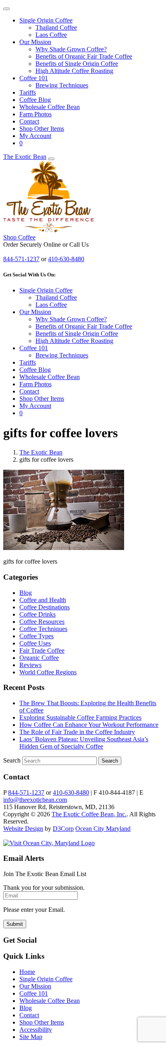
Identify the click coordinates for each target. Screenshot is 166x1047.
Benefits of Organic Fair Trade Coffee (83, 56)
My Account (35, 135)
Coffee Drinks (37, 614)
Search (12, 760)
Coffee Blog (35, 99)
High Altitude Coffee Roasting (74, 70)
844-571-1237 (21, 259)
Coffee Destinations (44, 607)
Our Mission (35, 42)
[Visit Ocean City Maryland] (49, 843)
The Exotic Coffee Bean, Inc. (89, 814)
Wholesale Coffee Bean (49, 106)
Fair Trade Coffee (41, 650)
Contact (29, 121)
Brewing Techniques (61, 85)
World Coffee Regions (48, 672)
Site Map (30, 1036)
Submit (14, 924)
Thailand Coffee (56, 27)
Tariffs (27, 92)
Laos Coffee (51, 34)
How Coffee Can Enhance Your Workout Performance (88, 724)
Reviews (30, 664)
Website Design (23, 828)
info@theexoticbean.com (35, 799)
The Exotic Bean (24, 156)
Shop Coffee (19, 237)
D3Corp (63, 828)
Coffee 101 (33, 78)
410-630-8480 (66, 259)
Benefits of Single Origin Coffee (76, 63)
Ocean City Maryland (103, 828)
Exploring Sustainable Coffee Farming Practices (80, 717)
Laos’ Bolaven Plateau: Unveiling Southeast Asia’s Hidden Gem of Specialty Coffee (83, 743)
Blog (25, 592)
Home (27, 971)
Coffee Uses (35, 643)
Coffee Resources (41, 621)
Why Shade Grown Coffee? (71, 49)
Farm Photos (35, 114)
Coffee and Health (42, 600)
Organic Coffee (39, 657)
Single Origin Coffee (46, 20)
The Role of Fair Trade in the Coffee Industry (77, 731)
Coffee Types (36, 636)
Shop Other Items (41, 128)
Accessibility (35, 1029)
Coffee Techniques (43, 628)
